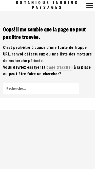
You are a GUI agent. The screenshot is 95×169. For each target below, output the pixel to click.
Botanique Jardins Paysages (47, 5)
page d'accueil (59, 67)
